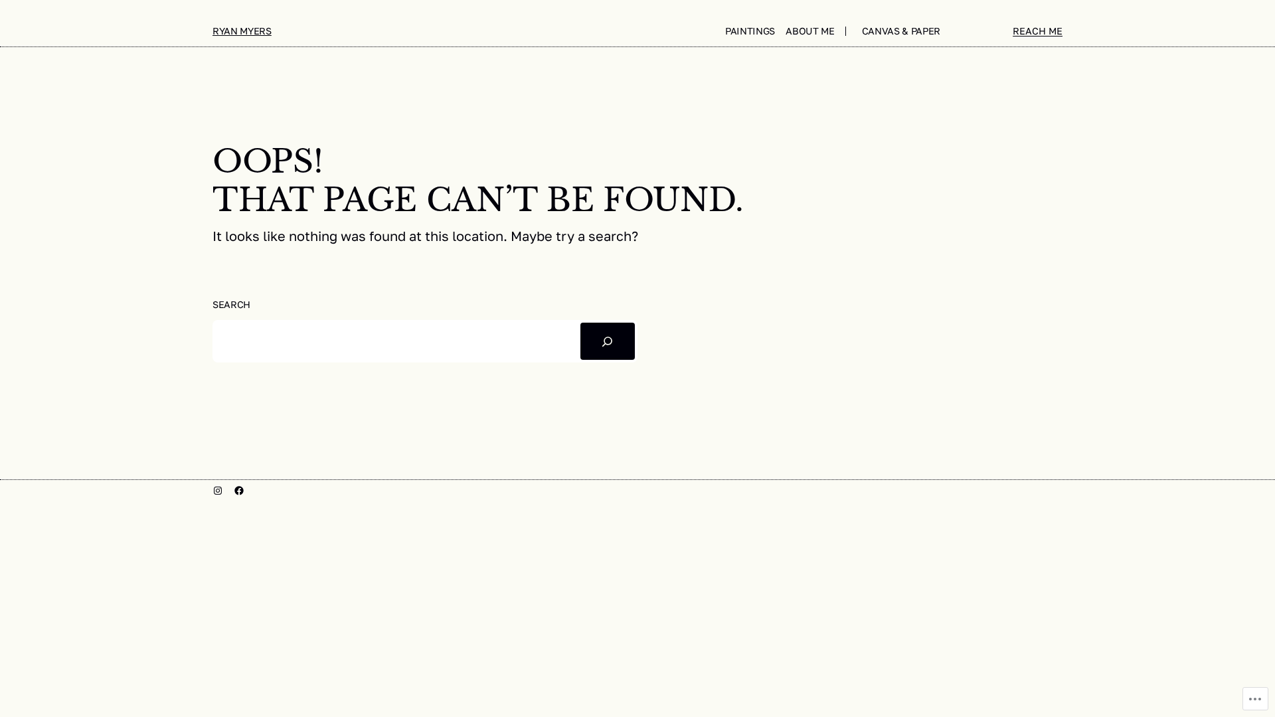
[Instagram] (217, 490)
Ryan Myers (242, 31)
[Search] (607, 341)
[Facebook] (239, 490)
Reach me (1037, 31)
